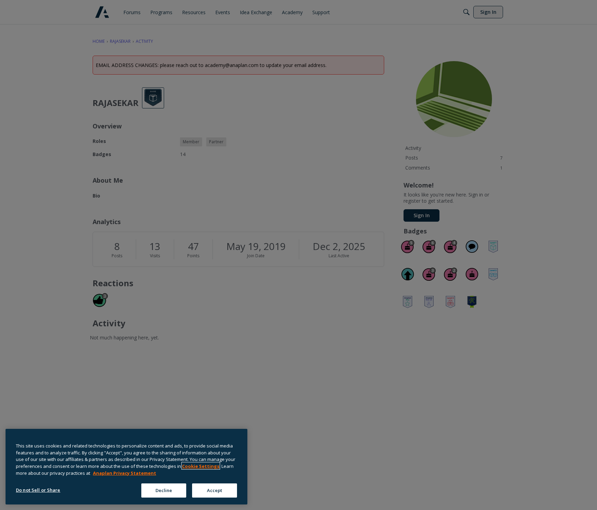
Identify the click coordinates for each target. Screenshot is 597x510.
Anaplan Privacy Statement (124, 473)
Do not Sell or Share (38, 490)
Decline (163, 490)
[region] (126, 466)
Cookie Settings (200, 466)
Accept (214, 490)
